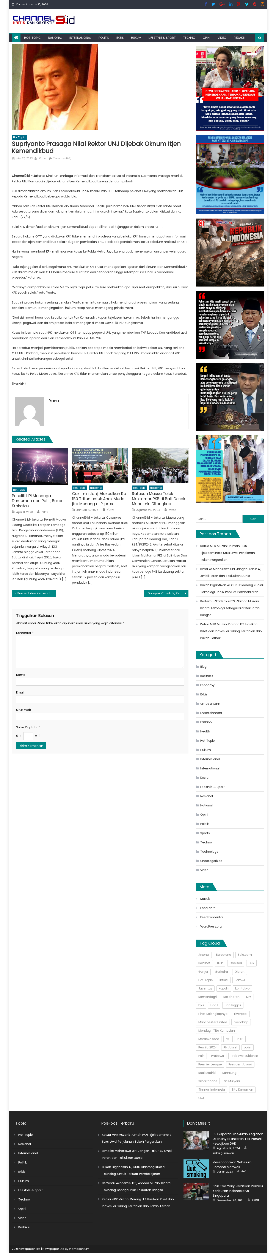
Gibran (240, 971)
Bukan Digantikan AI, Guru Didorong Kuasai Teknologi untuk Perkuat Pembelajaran (231, 588)
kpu (201, 1005)
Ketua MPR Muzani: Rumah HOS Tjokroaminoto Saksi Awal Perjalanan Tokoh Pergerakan (227, 553)
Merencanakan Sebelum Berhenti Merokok (232, 1164)
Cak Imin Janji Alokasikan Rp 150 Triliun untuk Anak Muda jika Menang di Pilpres (99, 498)
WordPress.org (211, 926)
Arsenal (203, 954)
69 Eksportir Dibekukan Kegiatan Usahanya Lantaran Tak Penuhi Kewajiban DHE (238, 1139)
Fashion (206, 722)
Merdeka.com (208, 1039)
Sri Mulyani (232, 1081)
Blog (203, 666)
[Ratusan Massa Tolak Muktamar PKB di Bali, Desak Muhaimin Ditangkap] (160, 465)
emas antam (210, 703)
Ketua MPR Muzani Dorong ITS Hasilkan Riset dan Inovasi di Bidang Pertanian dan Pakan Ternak (231, 631)
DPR (251, 963)
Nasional (55, 37)
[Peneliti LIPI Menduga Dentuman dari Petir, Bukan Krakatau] (40, 466)
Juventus (205, 988)
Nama (20, 675)
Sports (205, 833)
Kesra (204, 777)
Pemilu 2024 (207, 1047)
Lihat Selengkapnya (212, 1014)
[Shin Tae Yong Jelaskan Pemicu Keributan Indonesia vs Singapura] (196, 1192)
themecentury (79, 1249)
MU (228, 1039)
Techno (189, 37)
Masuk (205, 899)
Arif (243, 1171)
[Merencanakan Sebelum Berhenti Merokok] (196, 1168)
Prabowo (217, 1056)
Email (20, 692)
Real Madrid (207, 1073)
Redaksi (239, 37)
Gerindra (221, 971)
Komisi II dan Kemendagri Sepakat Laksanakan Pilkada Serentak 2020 (36, 593)
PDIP (240, 1039)
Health (205, 731)
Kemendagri (207, 997)
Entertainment (211, 713)
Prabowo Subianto (244, 1056)
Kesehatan (231, 997)
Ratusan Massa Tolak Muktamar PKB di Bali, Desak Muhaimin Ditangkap (158, 498)
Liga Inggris (233, 1005)
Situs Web (23, 710)
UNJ (201, 1098)
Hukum (136, 37)
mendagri (241, 1022)
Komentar (25, 633)
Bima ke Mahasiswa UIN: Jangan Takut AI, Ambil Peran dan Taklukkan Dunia (230, 572)
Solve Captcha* (28, 727)
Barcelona (223, 954)
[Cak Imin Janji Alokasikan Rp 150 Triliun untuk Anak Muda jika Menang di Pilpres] (100, 465)
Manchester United (212, 1022)
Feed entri (207, 908)
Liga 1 (214, 1005)
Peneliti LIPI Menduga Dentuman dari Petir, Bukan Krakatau (38, 500)
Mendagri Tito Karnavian (216, 1030)
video (222, 37)
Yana (42, 158)
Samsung (229, 1073)
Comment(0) (62, 158)
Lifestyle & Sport (162, 37)
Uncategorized (211, 861)
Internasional (80, 37)
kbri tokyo (242, 988)
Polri (201, 1056)
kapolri (224, 988)
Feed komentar (211, 917)
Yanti (44, 512)
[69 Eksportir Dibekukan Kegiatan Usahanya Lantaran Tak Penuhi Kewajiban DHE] (196, 1140)
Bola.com (245, 954)
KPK (248, 997)
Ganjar (203, 971)
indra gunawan (223, 1153)
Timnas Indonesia (211, 1089)
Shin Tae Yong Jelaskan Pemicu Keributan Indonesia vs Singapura (238, 1191)
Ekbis (120, 37)
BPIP (220, 963)
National (206, 805)
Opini (206, 37)
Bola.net (204, 963)
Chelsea (236, 963)
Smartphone (207, 1081)
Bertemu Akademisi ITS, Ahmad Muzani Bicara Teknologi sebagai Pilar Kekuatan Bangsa (230, 608)
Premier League (210, 1064)
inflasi (224, 980)
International (210, 768)
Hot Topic (32, 37)
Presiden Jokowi (240, 1064)
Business (206, 676)
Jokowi (240, 980)
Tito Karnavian (242, 1089)
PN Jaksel (230, 1047)
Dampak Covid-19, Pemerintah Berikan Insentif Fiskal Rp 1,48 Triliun (168, 593)
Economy (207, 685)
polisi (247, 1047)
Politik (104, 37)
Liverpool (240, 1014)
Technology (209, 851)
